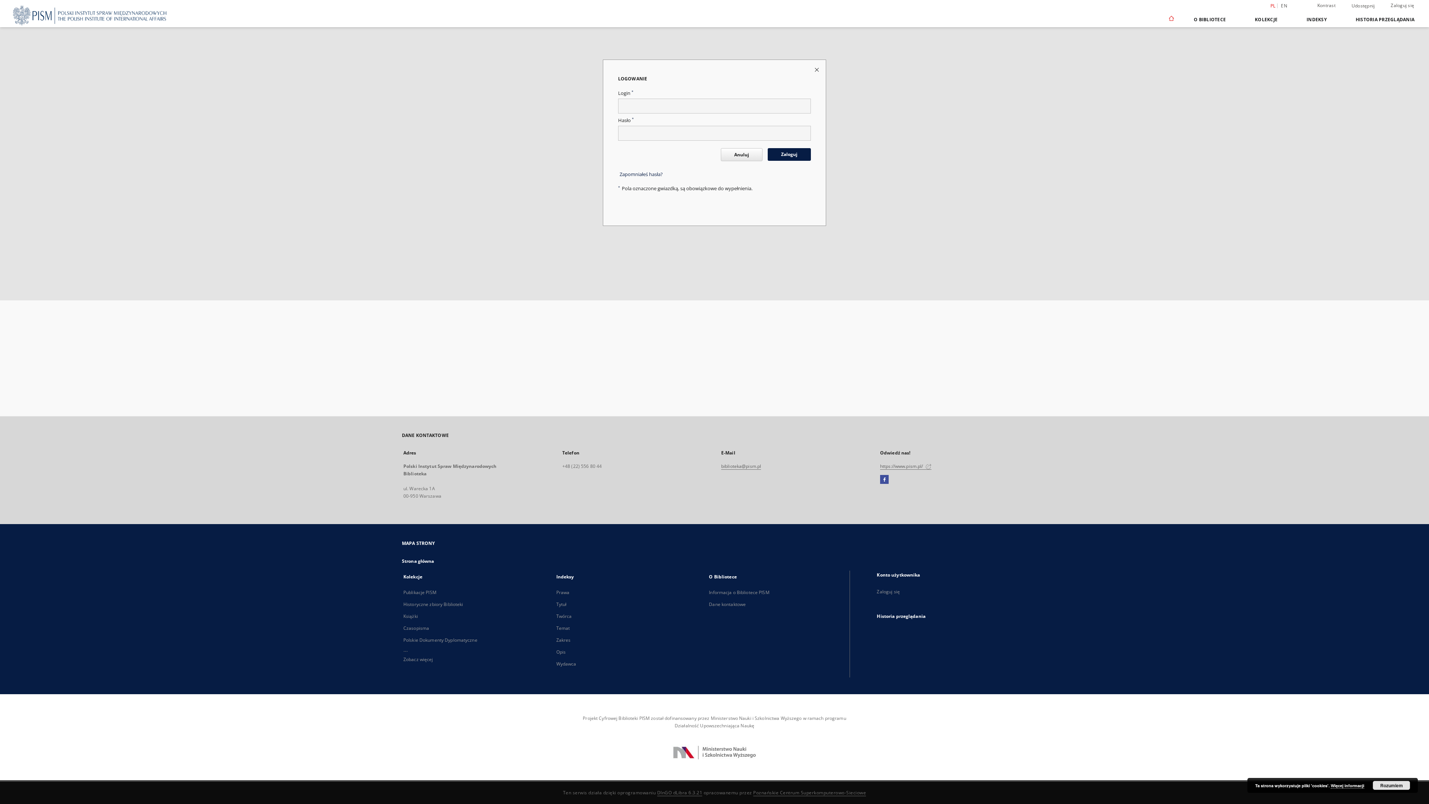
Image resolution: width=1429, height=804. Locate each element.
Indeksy (1317, 19)
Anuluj (741, 154)
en (1284, 5)
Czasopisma (416, 628)
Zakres (563, 640)
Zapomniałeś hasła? (641, 174)
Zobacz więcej (418, 659)
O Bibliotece (1210, 19)
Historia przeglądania (1385, 19)
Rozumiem (1391, 785)
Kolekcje (1266, 19)
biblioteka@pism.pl (741, 466)
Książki (410, 616)
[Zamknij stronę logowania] (817, 69)
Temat (563, 628)
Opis (561, 652)
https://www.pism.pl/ (902, 466)
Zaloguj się (1402, 5)
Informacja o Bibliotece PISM (739, 592)
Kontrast (1326, 5)
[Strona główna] (1171, 19)
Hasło (626, 120)
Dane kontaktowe (727, 604)
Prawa (563, 592)
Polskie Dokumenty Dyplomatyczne (440, 640)
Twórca (564, 616)
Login (625, 93)
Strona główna (418, 561)
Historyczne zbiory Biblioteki (433, 604)
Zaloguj (789, 154)
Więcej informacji (1347, 785)
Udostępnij (1363, 6)
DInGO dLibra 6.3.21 (680, 792)
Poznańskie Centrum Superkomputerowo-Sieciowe (809, 792)
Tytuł (561, 604)
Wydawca (566, 664)
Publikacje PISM (420, 592)
